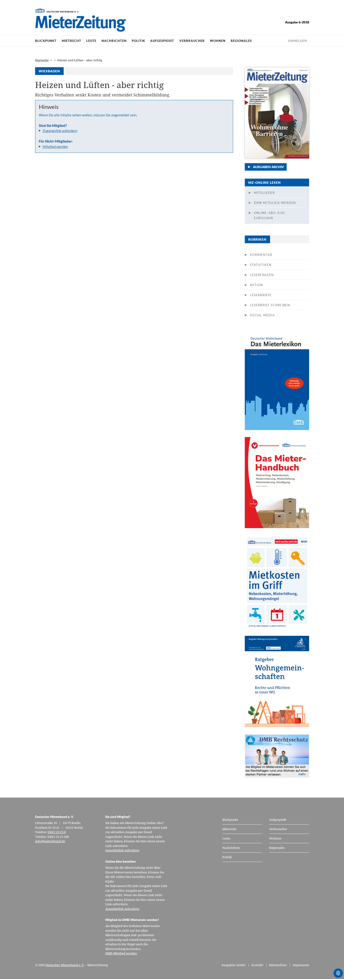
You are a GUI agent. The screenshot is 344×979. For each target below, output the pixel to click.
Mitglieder (264, 193)
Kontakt (257, 965)
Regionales (241, 41)
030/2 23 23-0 (57, 832)
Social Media (262, 315)
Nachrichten (114, 41)
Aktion (256, 285)
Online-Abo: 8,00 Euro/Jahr (269, 215)
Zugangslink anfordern (60, 131)
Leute (91, 41)
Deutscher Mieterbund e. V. (65, 965)
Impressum (301, 965)
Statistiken (261, 265)
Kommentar (261, 255)
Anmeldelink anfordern (122, 850)
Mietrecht (71, 41)
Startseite (42, 60)
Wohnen (218, 41)
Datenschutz (278, 965)
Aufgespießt (162, 41)
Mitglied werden (55, 146)
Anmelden (297, 41)
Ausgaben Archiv (268, 167)
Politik (138, 41)
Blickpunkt (46, 41)
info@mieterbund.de (50, 841)
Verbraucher (192, 41)
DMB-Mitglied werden (275, 203)
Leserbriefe (261, 295)
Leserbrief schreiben (270, 305)
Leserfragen (262, 275)
